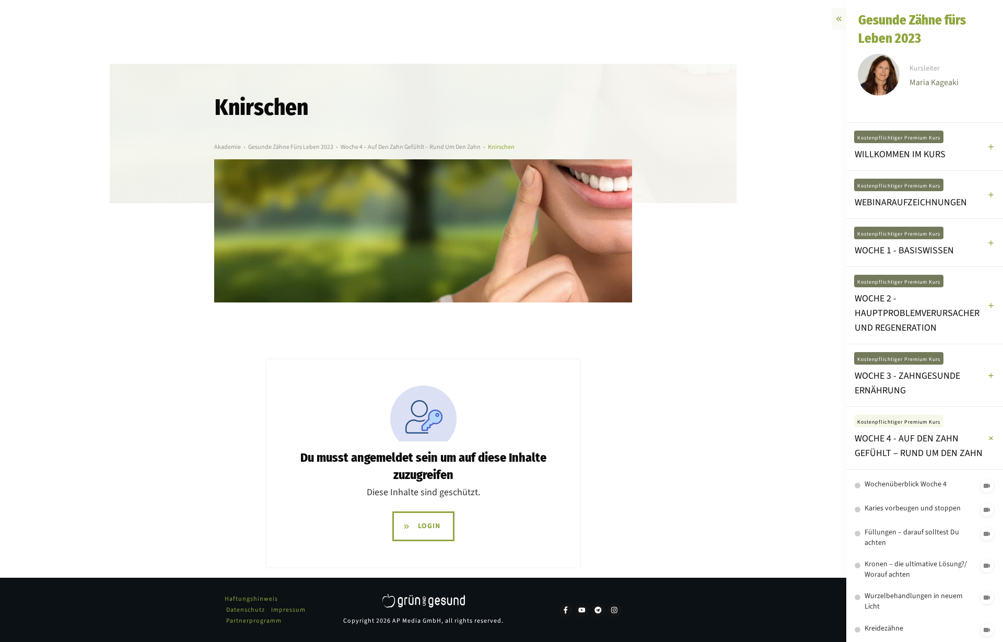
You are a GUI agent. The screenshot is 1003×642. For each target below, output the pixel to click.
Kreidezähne (884, 628)
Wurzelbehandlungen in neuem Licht (914, 601)
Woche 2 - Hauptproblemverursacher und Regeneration (917, 313)
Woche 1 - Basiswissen (904, 250)
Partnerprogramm (254, 620)
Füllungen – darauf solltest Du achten (912, 537)
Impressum (288, 609)
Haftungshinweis (251, 598)
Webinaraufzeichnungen (911, 202)
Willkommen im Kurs (900, 154)
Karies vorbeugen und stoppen (913, 508)
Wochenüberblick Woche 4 (906, 484)
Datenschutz (245, 609)
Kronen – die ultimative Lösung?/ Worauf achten (916, 569)
